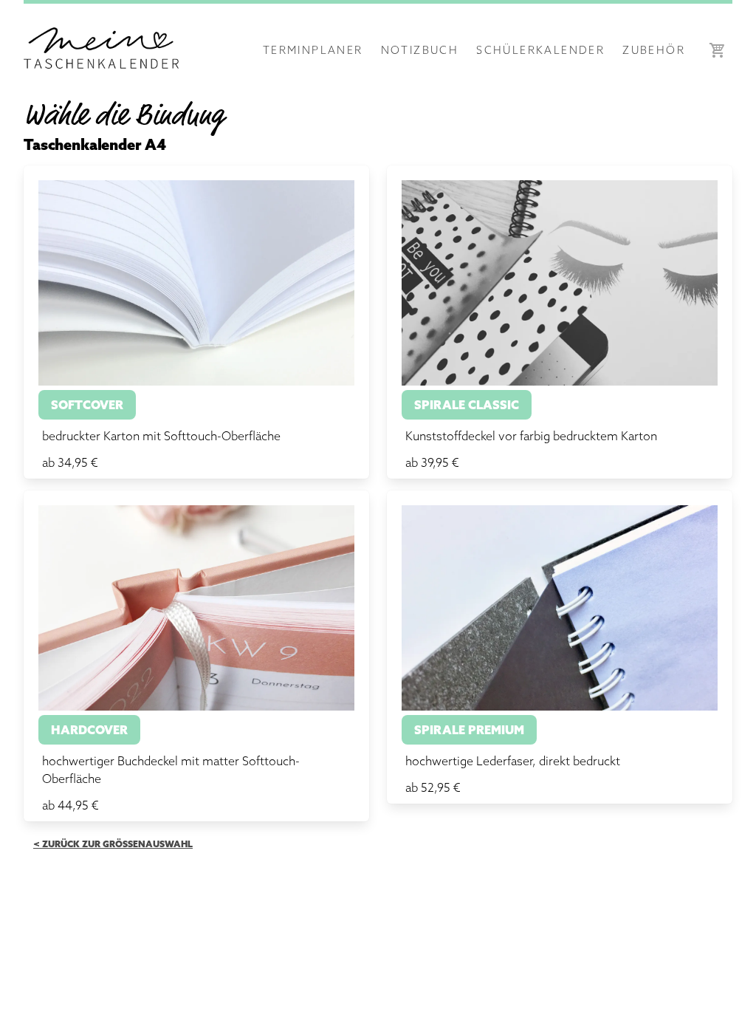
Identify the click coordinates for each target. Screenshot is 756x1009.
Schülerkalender (540, 50)
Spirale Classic (466, 404)
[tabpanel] (378, 507)
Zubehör (653, 50)
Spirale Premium (469, 729)
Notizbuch (420, 50)
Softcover (87, 404)
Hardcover (89, 729)
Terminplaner (313, 50)
